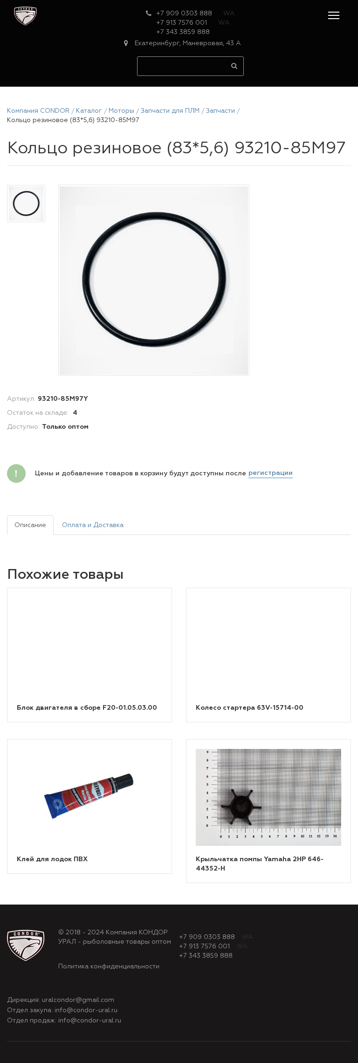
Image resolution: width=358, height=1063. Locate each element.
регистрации (270, 473)
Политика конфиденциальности (108, 966)
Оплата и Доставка (93, 525)
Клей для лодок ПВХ (52, 859)
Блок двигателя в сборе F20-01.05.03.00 (87, 708)
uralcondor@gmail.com (78, 1000)
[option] (154, 280)
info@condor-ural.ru (86, 1010)
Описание (30, 525)
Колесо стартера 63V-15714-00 (249, 708)
